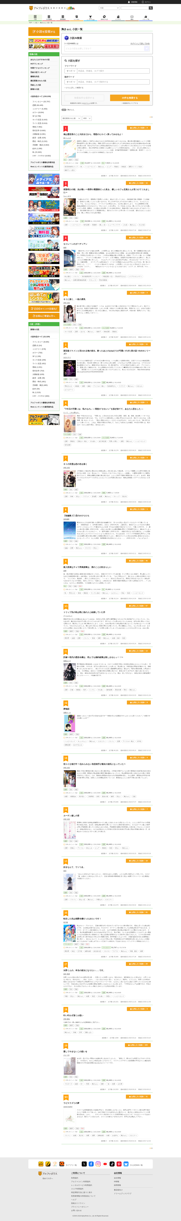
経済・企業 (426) (39, 138)
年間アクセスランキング (40, 68)
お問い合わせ (76, 1210)
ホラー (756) (37, 353)
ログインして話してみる (140, 43)
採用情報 (117, 1185)
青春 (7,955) (37, 127)
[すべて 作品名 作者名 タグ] (71, 71)
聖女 (125, 690)
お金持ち (115, 1135)
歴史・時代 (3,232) (39, 141)
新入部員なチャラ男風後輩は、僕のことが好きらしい (87, 567)
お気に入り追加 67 (139, 606)
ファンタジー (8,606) (40, 342)
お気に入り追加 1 (140, 402)
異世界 (67, 638)
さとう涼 (66, 1055)
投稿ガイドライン (78, 1203)
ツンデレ (92, 690)
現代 (84, 690)
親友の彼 (105, 796)
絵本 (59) (36, 389)
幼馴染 (78, 690)
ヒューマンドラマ (114, 225)
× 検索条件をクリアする (130, 103)
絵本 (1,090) (37, 149)
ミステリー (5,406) (39, 109)
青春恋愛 (107, 332)
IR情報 (116, 1182)
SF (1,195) (36, 356)
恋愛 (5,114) (37, 345)
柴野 (64, 571)
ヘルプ (73, 1200)
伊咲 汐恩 (66, 303)
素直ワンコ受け (70, 170)
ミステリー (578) (39, 349)
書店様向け (118, 1190)
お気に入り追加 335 (139, 1045)
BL (65, 159)
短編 (66, 548)
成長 (122, 441)
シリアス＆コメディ (135, 276)
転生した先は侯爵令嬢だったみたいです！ (82, 919)
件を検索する (130, 98)
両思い (108, 996)
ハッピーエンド (90, 167)
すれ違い (93, 441)
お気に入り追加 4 (140, 758)
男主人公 (72, 593)
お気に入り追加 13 (139, 651)
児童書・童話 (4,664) (40, 145)
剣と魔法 (68, 276)
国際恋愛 (68, 745)
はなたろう (67, 357)
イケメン (76, 276)
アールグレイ (67, 616)
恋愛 (65, 218)
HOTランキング (36, 64)
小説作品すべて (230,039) (40, 96)
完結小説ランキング (38, 72)
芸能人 (72, 848)
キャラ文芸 (67, 324)
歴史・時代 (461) (39, 382)
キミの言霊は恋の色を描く (75, 464)
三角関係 (91, 796)
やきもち (139, 386)
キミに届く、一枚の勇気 (74, 299)
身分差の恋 (97, 951)
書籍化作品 (34, 76)
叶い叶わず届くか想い (73, 1015)
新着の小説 (34, 89)
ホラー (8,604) (38, 112)
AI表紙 (77, 386)
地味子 (98, 332)
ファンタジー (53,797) (41, 102)
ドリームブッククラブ (122, 1193)
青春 (65, 489)
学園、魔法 (133, 951)
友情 (97, 796)
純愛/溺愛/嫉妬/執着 (79, 280)
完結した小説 (35, 85)
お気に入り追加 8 (140, 128)
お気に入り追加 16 (139, 183)
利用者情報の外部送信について (83, 1196)
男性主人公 (68, 386)
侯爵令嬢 (88, 951)
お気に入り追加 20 (139, 964)
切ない (78, 496)
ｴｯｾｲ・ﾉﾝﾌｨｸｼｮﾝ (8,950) (41, 156)
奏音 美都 (66, 974)
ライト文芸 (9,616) (39, 123)
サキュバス (93, 280)
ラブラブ (122, 386)
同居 (87, 1084)
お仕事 (120, 1084)
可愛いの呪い (113, 441)
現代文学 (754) (38, 371)
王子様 (80, 951)
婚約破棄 (109, 690)
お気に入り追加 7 (140, 809)
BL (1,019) (36, 392)
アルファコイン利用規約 (80, 1182)
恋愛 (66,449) (37, 105)
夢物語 (66, 709)
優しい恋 (102, 225)
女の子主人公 (77, 745)
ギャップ (117, 496)
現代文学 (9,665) (39, 130)
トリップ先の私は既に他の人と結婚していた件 (84, 612)
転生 (73, 951)
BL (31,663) (37, 152)
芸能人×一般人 (82, 441)
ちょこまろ (67, 196)
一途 (107, 1084)
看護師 (94, 225)
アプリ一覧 (72, 1165)
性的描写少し (111, 386)
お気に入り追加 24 (139, 238)
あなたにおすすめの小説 (40, 60)
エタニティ (102, 741)
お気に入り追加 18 (139, 861)
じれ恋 (125, 225)
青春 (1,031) (37, 367)
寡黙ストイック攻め (135, 167)
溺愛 (83, 386)
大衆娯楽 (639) (38, 374)
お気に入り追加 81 (139, 912)
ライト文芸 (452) (39, 364)
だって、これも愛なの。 (71, 412)
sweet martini (67, 1107)
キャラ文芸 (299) (39, 360)
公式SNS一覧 (137, 1165)
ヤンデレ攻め (95, 593)
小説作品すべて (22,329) (40, 337)
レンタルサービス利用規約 (81, 1185)
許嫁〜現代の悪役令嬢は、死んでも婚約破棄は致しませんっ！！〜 (93, 657)
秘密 (112, 796)
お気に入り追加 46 (139, 561)
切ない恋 (82, 899)
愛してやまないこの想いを (75, 1051)
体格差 (123, 167)
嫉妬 (89, 386)
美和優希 (66, 519)
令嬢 (107, 1135)
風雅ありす (67, 661)
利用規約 (74, 1178)
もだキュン (115, 593)
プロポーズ (68, 1084)
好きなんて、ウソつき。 (74, 867)
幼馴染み (73, 796)
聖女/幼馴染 (103, 280)
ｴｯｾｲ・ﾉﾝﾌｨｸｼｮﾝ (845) (40, 396)
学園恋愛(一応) (108, 276)
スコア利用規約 (77, 1189)
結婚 (73, 638)
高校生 (114, 332)
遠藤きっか (67, 712)
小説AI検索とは (72, 43)
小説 (35, 23)
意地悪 (94, 496)
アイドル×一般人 (99, 386)
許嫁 (71, 690)
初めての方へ (48, 1178)
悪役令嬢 (118, 690)
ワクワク (115, 951)
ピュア (109, 167)
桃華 (64, 247)
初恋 (128, 593)
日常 (80, 1032)
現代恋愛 (86, 225)
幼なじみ (89, 848)
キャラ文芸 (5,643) (39, 120)
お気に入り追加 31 (139, 1097)
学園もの (99, 899)
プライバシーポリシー (80, 1207)
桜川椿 (65, 922)
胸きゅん (101, 167)
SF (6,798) (36, 116)
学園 (66, 996)
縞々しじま (67, 138)
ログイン (148, 2)
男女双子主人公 (120, 276)
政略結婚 (101, 1135)
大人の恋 (142, 225)
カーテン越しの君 (71, 816)
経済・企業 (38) (38, 378)
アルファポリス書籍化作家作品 (42, 162)
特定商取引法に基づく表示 (81, 1192)
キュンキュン (82, 741)
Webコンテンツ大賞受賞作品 (41, 167)
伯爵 (93, 1135)
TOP (30, 23)
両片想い (82, 796)
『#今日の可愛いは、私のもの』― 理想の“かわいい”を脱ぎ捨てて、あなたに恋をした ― (103, 409)
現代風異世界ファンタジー (91, 276)
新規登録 (134, 2)
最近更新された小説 (38, 81)
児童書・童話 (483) (40, 385)
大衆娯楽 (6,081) (39, 134)
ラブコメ (86, 496)
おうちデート (69, 390)
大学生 (139, 741)
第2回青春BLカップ (71, 167)
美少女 (124, 496)
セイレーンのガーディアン (75, 244)
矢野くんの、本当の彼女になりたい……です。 (84, 970)
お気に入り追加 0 (140, 293)
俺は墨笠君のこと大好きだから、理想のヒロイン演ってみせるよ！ (93, 134)
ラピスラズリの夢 (71, 1103)
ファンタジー (68, 944)
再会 (122, 593)
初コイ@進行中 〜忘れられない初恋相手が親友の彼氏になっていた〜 (94, 764)
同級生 (116, 167)
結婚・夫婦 (116, 638)
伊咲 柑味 (66, 1019)
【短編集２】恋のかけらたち (76, 516)
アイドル (80, 848)
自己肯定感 (102, 441)
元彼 (133, 796)
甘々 (81, 1084)
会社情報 (117, 1178)
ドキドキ (88, 548)
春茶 (64, 871)
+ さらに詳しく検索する (74, 88)
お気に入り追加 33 (139, 344)
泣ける (82, 332)
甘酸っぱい (88, 1032)
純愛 (100, 496)
